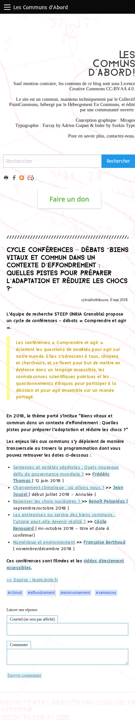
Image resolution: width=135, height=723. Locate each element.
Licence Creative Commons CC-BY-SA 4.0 (102, 86)
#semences (106, 593)
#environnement (75, 593)
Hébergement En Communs (93, 104)
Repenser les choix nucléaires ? (47, 501)
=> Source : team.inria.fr (32, 579)
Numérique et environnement (44, 542)
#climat (15, 593)
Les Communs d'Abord (40, 7)
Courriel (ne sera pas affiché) (32, 619)
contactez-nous (120, 136)
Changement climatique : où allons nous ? (59, 487)
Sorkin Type (123, 125)
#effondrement (41, 593)
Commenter (19, 644)
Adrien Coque (74, 125)
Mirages (127, 120)
